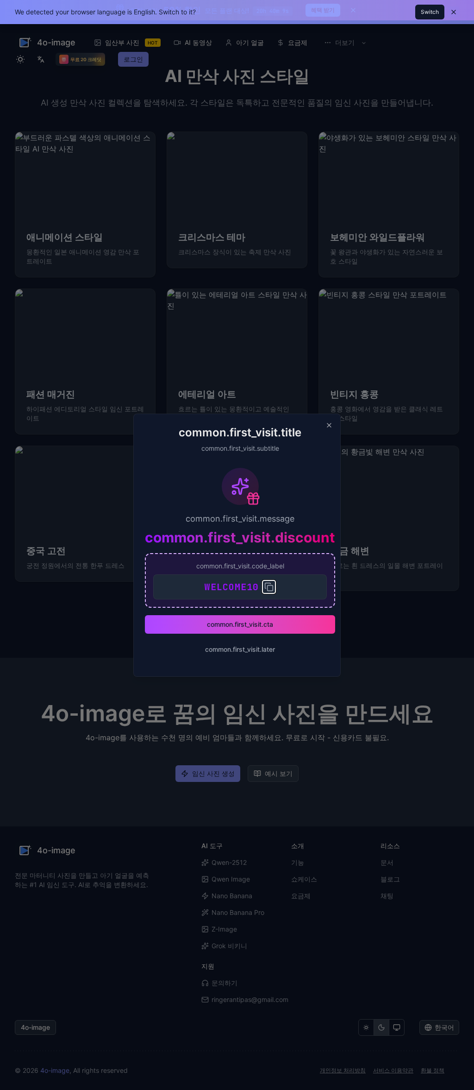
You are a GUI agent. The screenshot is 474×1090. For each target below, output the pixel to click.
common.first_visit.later (240, 649)
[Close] (329, 425)
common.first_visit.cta (240, 624)
